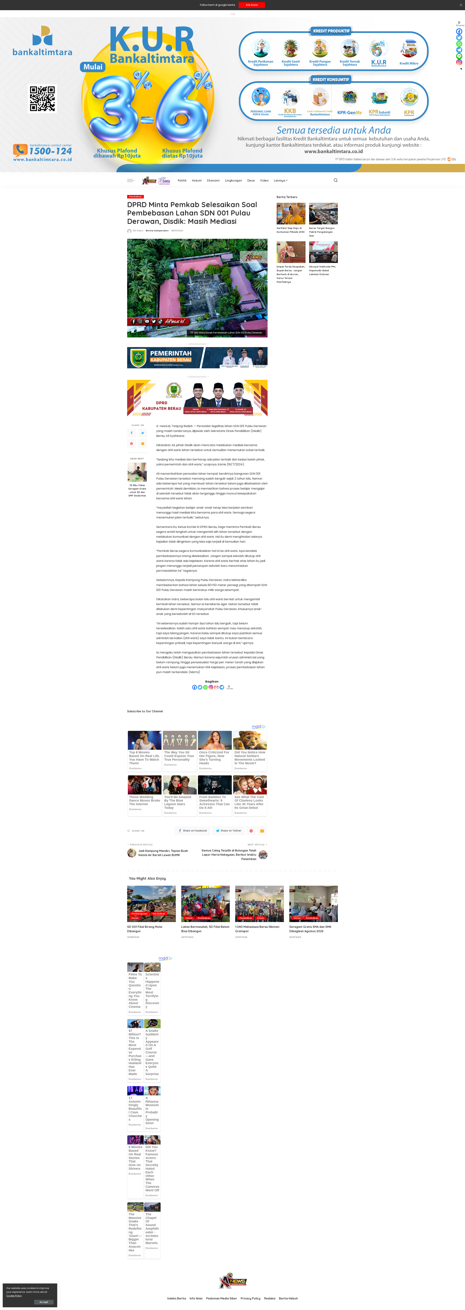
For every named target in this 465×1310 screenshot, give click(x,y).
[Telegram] (221, 687)
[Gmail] (216, 687)
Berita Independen (157, 230)
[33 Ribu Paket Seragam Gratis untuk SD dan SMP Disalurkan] (137, 472)
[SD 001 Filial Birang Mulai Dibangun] (151, 904)
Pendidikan (135, 196)
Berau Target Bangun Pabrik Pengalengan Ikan (322, 232)
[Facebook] (131, 433)
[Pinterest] (131, 443)
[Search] (335, 180)
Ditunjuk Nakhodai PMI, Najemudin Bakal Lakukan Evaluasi (322, 270)
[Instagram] (211, 687)
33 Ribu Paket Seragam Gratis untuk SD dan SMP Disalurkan (137, 490)
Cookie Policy (14, 1295)
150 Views (138, 230)
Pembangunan (139, 913)
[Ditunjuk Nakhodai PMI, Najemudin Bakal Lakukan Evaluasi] (323, 252)
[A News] (155, 180)
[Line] (459, 56)
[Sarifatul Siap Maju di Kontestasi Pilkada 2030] (291, 213)
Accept (44, 1302)
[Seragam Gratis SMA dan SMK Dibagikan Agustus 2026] (313, 904)
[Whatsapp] (205, 687)
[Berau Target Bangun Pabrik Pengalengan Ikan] (323, 213)
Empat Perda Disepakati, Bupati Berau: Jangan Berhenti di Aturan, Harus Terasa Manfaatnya (291, 274)
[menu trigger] (132, 180)
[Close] (461, 5)
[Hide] (461, 68)
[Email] (142, 443)
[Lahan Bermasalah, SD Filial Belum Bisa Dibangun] (205, 904)
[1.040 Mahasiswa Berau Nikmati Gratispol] (259, 904)
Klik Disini (252, 5)
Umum (135, 918)
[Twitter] (142, 433)
